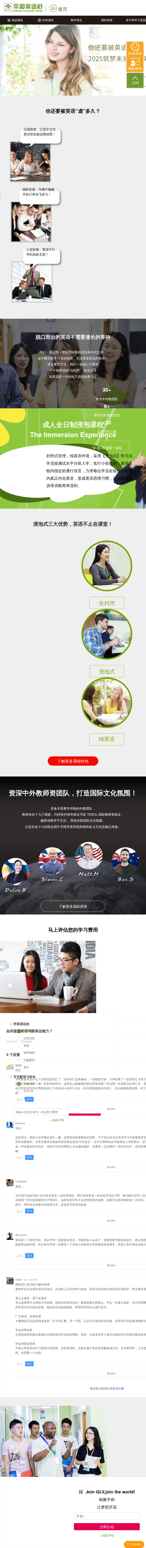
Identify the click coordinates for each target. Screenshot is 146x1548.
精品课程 (17, 20)
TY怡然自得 (21, 1181)
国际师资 (107, 20)
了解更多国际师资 (73, 906)
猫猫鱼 (18, 1065)
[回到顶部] (135, 80)
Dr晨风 (18, 1279)
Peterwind (20, 1123)
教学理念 (76, 20)
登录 (112, 1388)
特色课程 (48, 20)
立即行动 (107, 1526)
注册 (121, 1388)
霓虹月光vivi (21, 1234)
